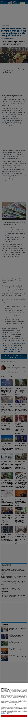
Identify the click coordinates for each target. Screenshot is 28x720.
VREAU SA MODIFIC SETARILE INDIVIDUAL (14, 718)
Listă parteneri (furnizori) (5, 713)
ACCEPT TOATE (14, 716)
